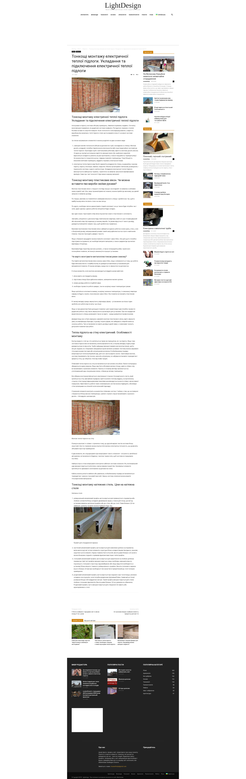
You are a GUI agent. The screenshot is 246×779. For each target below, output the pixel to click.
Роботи (144, 15)
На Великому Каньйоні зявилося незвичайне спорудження (154, 76)
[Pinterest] (82, 600)
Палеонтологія (134, 15)
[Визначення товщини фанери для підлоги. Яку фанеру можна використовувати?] (128, 631)
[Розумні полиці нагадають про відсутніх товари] (148, 263)
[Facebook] (74, 600)
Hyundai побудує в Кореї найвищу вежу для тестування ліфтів (162, 118)
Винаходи (94, 15)
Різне (151, 15)
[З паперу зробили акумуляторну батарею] (148, 194)
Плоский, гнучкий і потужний (157, 156)
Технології (104, 15)
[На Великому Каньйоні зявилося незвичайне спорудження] (158, 64)
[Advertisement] (123, 31)
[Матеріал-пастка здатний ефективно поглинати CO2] (148, 282)
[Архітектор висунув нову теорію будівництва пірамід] (148, 100)
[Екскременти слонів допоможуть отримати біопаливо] (148, 272)
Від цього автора (89, 620)
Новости (85, 49)
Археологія (122, 15)
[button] (172, 15)
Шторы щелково (124, 688)
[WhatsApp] (87, 600)
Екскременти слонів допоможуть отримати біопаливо (162, 272)
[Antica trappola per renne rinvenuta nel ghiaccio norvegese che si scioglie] (76, 684)
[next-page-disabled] (76, 648)
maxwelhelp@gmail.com (118, 766)
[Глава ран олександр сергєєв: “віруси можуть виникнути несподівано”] (82, 631)
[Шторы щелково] (112, 690)
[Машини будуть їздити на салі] (148, 254)
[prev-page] (73, 648)
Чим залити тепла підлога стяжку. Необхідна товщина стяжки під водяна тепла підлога (105, 642)
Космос (113, 15)
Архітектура (84, 15)
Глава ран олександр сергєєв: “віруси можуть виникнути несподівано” (81, 642)
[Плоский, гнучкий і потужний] (158, 143)
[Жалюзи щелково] (112, 681)
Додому (74, 49)
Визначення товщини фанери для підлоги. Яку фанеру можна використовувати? (128, 642)
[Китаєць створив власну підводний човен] (148, 176)
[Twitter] (78, 600)
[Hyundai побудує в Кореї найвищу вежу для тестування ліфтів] (148, 119)
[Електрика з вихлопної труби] (158, 217)
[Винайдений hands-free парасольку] (148, 185)
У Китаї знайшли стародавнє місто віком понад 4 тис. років (85, 613)
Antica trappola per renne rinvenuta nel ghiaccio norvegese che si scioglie (91, 683)
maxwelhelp (146, 81)
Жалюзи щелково (124, 679)
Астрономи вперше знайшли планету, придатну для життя (126, 613)
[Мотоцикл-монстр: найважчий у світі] (112, 672)
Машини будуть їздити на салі (164, 252)
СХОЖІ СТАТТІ (77, 620)
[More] (91, 600)
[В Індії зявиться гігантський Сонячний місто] (148, 109)
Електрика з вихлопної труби (157, 228)
